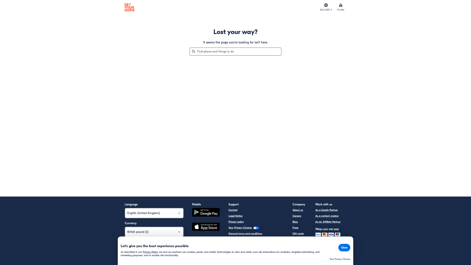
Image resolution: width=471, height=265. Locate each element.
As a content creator (327, 216)
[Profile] (341, 5)
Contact (233, 210)
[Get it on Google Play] (206, 213)
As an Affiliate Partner (328, 221)
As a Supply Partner (326, 210)
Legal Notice (235, 216)
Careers (297, 216)
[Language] (326, 5)
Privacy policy (236, 221)
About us (298, 210)
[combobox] (235, 51)
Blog (295, 221)
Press (295, 227)
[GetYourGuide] (129, 7)
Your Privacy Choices (240, 227)
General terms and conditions (245, 233)
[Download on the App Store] (206, 227)
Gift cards (298, 233)
